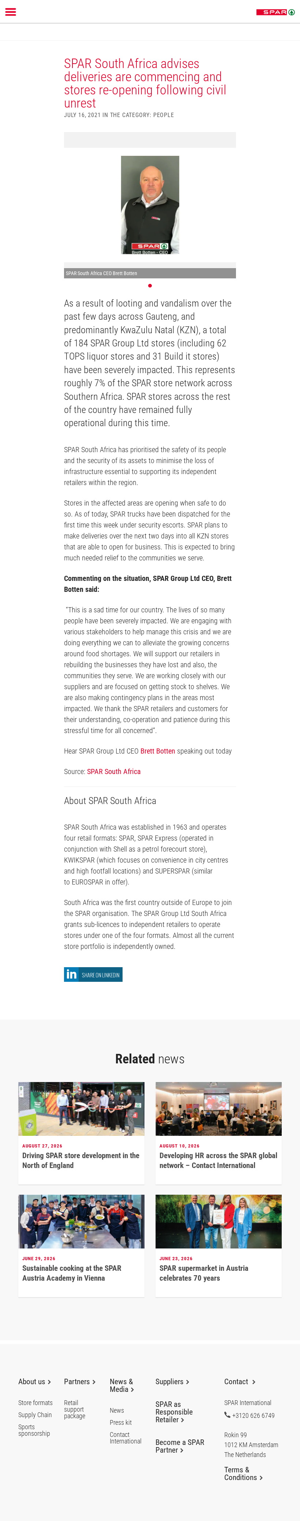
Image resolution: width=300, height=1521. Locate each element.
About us (31, 1381)
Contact (237, 1381)
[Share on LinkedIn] (93, 979)
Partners (77, 1381)
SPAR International (275, 12)
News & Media (121, 1385)
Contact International (126, 1438)
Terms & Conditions (240, 1473)
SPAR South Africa (114, 771)
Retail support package (74, 1409)
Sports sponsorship (34, 1430)
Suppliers (169, 1381)
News (117, 1410)
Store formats (35, 1403)
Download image (228, 140)
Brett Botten (157, 751)
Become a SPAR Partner (179, 1446)
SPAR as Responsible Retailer (174, 1412)
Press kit (121, 1422)
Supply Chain (35, 1415)
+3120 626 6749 (253, 1415)
